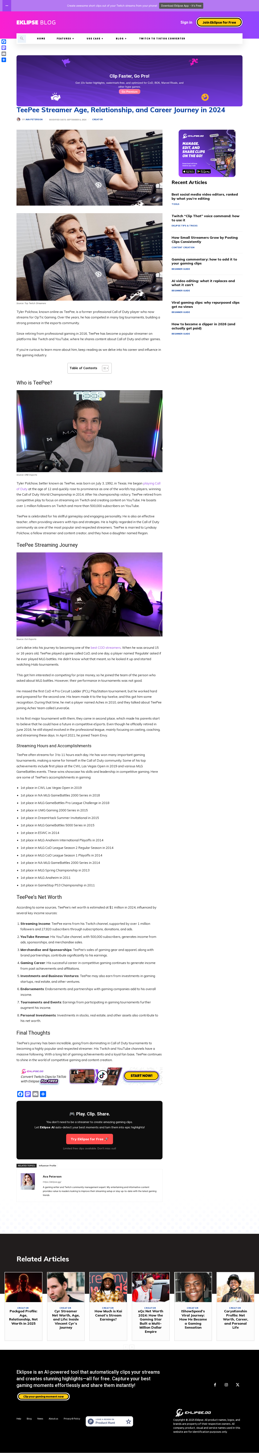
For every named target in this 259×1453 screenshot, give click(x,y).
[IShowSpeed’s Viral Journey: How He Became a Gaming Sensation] (193, 1287)
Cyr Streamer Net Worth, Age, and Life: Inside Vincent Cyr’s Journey (66, 1319)
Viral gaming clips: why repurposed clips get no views (205, 304)
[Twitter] (238, 1385)
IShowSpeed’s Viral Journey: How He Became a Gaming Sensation (193, 1319)
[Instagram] (226, 1385)
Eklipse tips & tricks (185, 225)
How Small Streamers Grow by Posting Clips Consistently (205, 239)
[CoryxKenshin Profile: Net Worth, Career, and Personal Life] (235, 1287)
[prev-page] (125, 1347)
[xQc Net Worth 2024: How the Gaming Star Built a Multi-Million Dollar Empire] (150, 1287)
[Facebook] (215, 1385)
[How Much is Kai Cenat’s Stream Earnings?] (108, 1287)
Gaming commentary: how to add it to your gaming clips (204, 261)
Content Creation (183, 247)
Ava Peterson (34, 120)
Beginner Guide (181, 269)
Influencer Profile (47, 1165)
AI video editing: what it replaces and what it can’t (203, 283)
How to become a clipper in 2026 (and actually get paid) (203, 326)
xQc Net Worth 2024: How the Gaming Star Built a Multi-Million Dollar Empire (150, 1321)
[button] (22, 38)
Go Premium (129, 91)
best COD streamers (106, 648)
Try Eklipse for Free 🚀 (89, 1139)
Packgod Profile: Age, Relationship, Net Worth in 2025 (23, 1317)
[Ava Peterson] (19, 119)
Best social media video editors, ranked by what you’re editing (205, 196)
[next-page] (132, 1347)
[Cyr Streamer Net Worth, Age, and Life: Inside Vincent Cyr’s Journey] (66, 1287)
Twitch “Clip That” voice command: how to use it (205, 218)
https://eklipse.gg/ (52, 1182)
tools (175, 204)
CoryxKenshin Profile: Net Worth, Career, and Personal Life (235, 1319)
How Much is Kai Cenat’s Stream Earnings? (108, 1315)
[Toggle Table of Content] (103, 368)
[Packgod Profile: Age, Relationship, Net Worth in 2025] (23, 1287)
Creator (97, 120)
